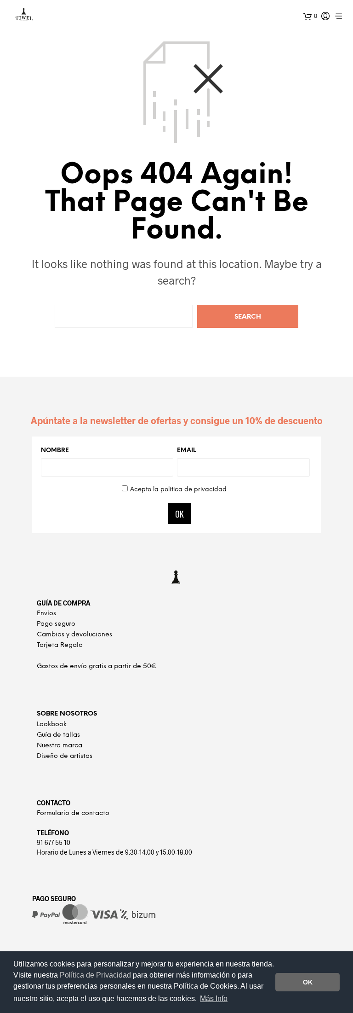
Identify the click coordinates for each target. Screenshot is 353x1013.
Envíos (46, 613)
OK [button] (308, 982)
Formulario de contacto (73, 813)
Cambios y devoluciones (74, 634)
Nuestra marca (59, 745)
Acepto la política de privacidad (178, 490)
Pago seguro (56, 624)
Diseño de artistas (64, 756)
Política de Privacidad (96, 975)
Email (186, 451)
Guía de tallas (58, 735)
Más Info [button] (214, 998)
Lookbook (52, 724)
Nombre (55, 451)
